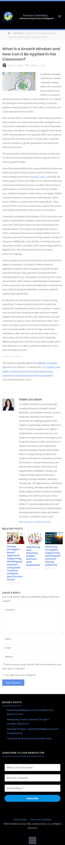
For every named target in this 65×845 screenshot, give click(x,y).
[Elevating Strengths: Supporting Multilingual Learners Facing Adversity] (54, 538)
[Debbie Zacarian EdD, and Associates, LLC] (29, 16)
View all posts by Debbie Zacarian (35, 521)
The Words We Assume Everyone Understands (29, 738)
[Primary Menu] (59, 16)
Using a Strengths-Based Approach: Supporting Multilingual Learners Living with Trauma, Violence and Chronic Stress (15, 563)
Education (18, 33)
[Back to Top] (32, 840)
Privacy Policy (20, 819)
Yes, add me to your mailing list (20, 675)
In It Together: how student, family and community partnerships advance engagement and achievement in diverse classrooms (31, 371)
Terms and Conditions (40, 819)
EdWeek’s (42, 362)
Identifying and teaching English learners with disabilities (33, 556)
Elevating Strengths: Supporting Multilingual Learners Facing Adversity (52, 555)
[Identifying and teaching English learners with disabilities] (35, 538)
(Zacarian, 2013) (38, 176)
